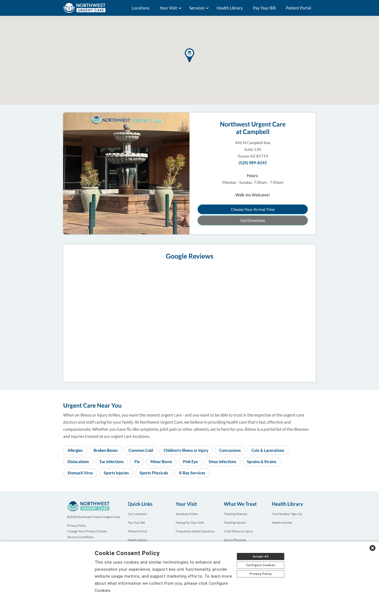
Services (196, 8)
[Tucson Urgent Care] (88, 8)
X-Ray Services (192, 473)
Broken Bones (106, 450)
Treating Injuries (235, 522)
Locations (140, 8)
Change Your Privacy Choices (87, 531)
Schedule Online (187, 514)
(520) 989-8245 (253, 162)
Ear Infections (112, 461)
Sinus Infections (222, 461)
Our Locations (137, 514)
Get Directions (252, 220)
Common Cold (141, 450)
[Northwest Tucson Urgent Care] (91, 506)
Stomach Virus (80, 473)
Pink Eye (190, 461)
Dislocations (78, 461)
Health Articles (282, 522)
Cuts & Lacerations (267, 450)
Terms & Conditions (80, 537)
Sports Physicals (154, 473)
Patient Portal (298, 8)
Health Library (230, 8)
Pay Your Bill (264, 8)
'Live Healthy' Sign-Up (287, 514)
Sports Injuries (116, 473)
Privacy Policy (76, 525)
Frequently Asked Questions (195, 531)
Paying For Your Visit (190, 522)
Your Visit (168, 8)
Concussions (230, 450)
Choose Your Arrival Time (253, 209)
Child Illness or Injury (238, 531)
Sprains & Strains (261, 461)
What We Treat (240, 504)
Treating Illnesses (235, 514)
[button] (189, 56)
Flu (137, 461)
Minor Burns (161, 461)
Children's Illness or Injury (186, 450)
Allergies (75, 450)
